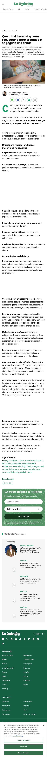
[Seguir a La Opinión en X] (7, 639)
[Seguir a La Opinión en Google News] (25, 639)
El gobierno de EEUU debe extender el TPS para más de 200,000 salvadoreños (30, 565)
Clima (25, 710)
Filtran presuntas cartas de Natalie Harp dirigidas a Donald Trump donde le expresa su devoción (31, 613)
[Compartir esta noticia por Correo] (29, 100)
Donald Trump (8, 9)
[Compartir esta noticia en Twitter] (23, 100)
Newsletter (6, 706)
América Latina (29, 660)
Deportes (24, 576)
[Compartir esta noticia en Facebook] (18, 100)
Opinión (23, 561)
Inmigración (28, 655)
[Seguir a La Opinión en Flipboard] (29, 639)
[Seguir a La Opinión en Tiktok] (20, 639)
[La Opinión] (23, 4)
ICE (19, 9)
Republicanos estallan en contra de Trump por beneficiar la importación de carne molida (30, 597)
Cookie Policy (18, 736)
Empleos (27, 706)
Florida (26, 685)
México (4, 664)
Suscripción (6, 710)
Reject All (23, 746)
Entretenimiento (27, 545)
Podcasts (5, 701)
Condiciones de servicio (28, 523)
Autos (26, 676)
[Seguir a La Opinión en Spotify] (38, 639)
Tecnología (6, 680)
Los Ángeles (28, 664)
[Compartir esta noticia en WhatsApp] (12, 100)
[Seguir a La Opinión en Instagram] (11, 639)
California (27, 680)
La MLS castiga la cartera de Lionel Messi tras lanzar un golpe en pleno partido (30, 581)
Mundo (4, 660)
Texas (4, 685)
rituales (7, 483)
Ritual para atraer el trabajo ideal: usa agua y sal (23, 466)
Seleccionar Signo (14, 509)
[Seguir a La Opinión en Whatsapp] (33, 639)
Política (23, 592)
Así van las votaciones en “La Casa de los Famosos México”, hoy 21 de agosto (30, 550)
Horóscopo (6, 714)
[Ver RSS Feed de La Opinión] (3, 643)
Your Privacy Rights (23, 740)
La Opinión (5, 31)
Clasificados (28, 701)
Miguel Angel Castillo (19, 93)
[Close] (43, 725)
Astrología (14, 31)
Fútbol (27, 9)
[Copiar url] (35, 100)
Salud (4, 676)
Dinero (4, 672)
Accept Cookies (23, 753)
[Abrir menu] (3, 4)
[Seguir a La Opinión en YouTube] (16, 639)
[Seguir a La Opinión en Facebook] (3, 639)
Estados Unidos (7, 655)
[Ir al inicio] (11, 634)
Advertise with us (29, 714)
